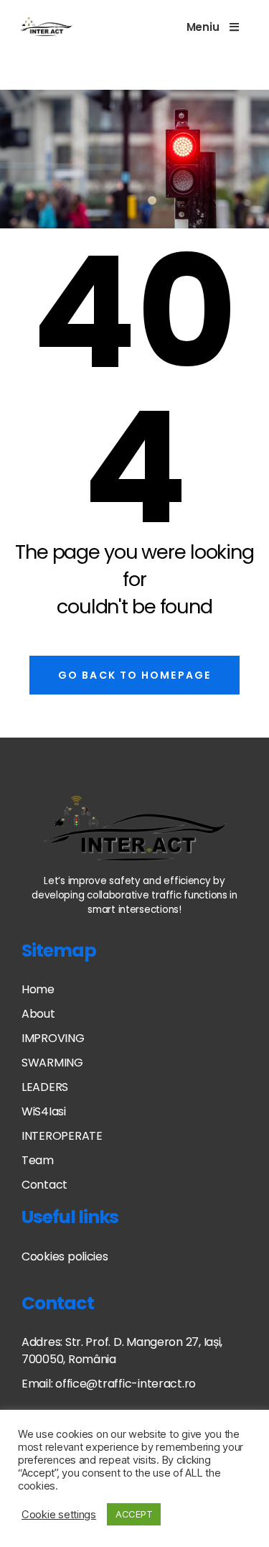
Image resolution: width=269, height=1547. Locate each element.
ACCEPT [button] (133, 1514)
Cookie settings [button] (59, 1514)
